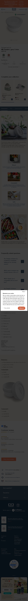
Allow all (21, 308)
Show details (7, 308)
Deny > (23, 291)
